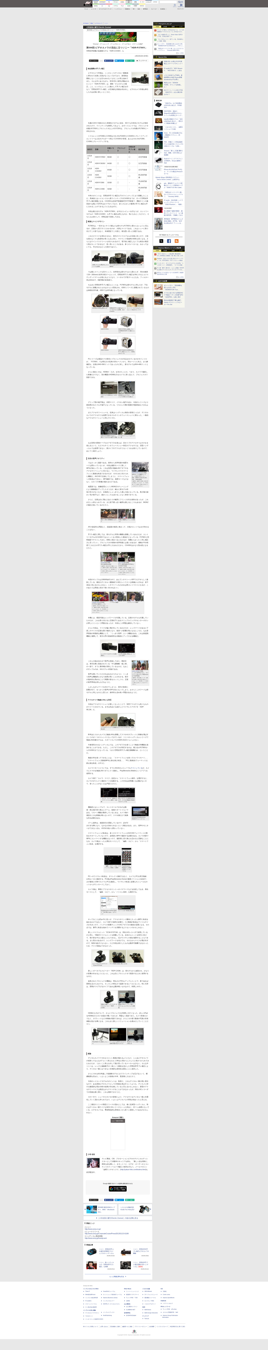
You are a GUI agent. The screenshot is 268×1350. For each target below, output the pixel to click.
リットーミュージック (132, 1291)
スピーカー (154, 9)
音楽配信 (162, 9)
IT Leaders (88, 1301)
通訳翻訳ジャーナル (150, 1297)
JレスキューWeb (149, 1301)
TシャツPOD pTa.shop (170, 1309)
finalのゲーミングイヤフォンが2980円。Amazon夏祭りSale (173, 161)
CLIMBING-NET (130, 1309)
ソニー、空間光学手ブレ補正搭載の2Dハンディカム (140, 1264)
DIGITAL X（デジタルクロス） (111, 1304)
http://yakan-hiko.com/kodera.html (133, 1169)
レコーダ (93, 9)
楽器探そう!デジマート (132, 1294)
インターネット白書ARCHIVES (94, 1319)
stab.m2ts (121, 562)
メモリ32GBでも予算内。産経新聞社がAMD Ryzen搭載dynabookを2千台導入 (173, 77)
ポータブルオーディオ (105, 9)
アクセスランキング (165, 24)
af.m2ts (103, 562)
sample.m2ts (95, 602)
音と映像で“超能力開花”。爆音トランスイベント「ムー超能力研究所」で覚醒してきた (173, 213)
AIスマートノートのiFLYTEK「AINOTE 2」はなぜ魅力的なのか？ (173, 92)
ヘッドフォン (118, 9)
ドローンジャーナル (91, 1304)
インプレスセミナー (108, 1301)
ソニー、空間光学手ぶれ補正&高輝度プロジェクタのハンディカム (106, 1251)
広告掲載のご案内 (115, 1326)
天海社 (165, 1291)
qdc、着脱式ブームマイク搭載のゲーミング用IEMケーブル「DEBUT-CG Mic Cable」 (173, 185)
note (131, 60)
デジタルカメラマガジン (92, 1313)
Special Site (162, 57)
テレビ (86, 9)
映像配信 (127, 9)
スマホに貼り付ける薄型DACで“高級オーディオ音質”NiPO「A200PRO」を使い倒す (173, 295)
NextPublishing (107, 1315)
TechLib (146, 1318)
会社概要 (151, 1326)
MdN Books (147, 1309)
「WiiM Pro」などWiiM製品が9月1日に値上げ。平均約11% (173, 105)
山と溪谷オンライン (131, 1306)
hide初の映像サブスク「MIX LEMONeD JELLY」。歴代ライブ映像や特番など (173, 121)
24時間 (165, 26)
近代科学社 (127, 1313)
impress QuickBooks (168, 1297)
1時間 (157, 26)
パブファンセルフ (168, 1303)
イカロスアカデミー (150, 1304)
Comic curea (166, 1294)
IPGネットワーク (165, 1306)
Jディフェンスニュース (151, 1294)
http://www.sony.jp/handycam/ (96, 1238)
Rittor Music (127, 1289)
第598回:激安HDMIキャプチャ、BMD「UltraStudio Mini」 (106, 1209)
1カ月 (180, 26)
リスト (101, 60)
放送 (139, 9)
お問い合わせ (104, 1326)
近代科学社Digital (131, 1315)
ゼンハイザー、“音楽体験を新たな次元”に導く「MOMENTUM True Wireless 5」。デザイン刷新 (170, 45)
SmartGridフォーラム (109, 1291)
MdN (143, 1307)
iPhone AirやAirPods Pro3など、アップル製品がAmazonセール (173, 171)
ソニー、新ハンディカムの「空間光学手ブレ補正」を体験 (106, 1264)
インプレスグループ (162, 1326)
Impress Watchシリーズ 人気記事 (169, 248)
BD (134, 9)
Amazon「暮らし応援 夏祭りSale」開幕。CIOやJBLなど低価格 (173, 153)
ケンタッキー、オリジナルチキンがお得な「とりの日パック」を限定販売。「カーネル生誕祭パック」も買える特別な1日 (170, 264)
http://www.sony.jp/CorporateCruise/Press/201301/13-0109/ (107, 1233)
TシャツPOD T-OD (132, 1297)
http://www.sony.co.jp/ (93, 1229)
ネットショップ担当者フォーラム (112, 1294)
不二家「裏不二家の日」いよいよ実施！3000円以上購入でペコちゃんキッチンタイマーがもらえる (170, 269)
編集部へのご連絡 (127, 1326)
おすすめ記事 (162, 281)
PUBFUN (163, 1301)
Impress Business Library (110, 1297)
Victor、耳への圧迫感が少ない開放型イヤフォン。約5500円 (173, 135)
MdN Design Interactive (151, 1313)
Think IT (87, 1291)
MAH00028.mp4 (136, 473)
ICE (162, 1289)
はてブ (120, 60)
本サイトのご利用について (90, 1326)
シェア (110, 60)
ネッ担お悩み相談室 (91, 1307)
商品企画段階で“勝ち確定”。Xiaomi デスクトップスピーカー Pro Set (173, 302)
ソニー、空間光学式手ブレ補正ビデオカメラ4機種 (141, 1251)
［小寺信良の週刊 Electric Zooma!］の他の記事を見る (118, 1218)
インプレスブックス (108, 1312)
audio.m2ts (135, 671)
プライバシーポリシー (141, 1326)
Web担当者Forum (90, 1294)
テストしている (136, 768)
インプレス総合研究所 (91, 1297)
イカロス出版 (146, 1289)
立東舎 (128, 1301)
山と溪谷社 (127, 1304)
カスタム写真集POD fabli (170, 1312)
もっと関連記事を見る (116, 1276)
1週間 (173, 26)
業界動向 (145, 9)
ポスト (95, 60)
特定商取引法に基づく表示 (177, 1326)
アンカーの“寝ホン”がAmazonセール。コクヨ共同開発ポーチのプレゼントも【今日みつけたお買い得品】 (170, 31)
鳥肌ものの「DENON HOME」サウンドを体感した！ (173, 85)
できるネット (89, 1316)
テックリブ (145, 1316)
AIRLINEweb (148, 1291)
